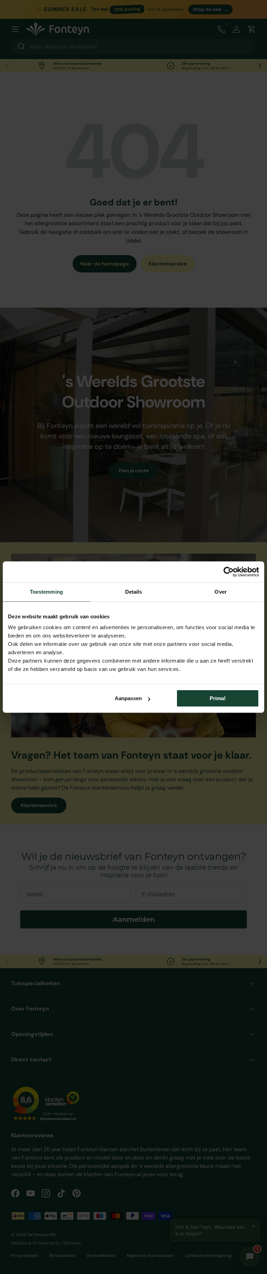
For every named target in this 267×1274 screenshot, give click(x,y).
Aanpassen (128, 698)
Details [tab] (133, 592)
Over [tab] (220, 592)
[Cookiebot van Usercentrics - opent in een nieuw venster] (228, 572)
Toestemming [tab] (46, 592)
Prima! (218, 698)
